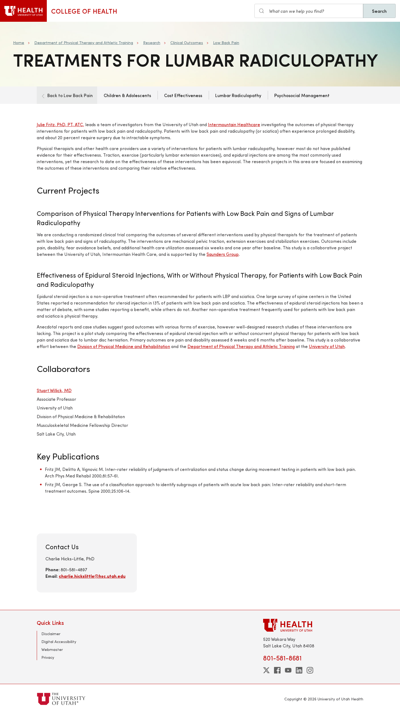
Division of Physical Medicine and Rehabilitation (123, 346)
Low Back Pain (226, 42)
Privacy (47, 657)
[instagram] (310, 670)
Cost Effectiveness (183, 95)
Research (151, 42)
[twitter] (266, 670)
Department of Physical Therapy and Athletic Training (83, 42)
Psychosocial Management (302, 95)
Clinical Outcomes (186, 42)
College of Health (84, 11)
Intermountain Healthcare (234, 124)
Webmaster (52, 649)
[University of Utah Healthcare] (313, 625)
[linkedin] (299, 670)
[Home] (23, 11)
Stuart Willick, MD (54, 390)
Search (379, 11)
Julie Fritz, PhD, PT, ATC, (60, 124)
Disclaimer (50, 633)
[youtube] (288, 670)
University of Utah (327, 346)
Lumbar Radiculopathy (238, 95)
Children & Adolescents (127, 95)
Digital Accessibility (58, 641)
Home (18, 42)
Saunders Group (223, 254)
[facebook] (277, 670)
